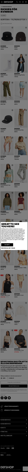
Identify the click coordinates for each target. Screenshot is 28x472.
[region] (14, 236)
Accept (7, 245)
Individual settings (8, 248)
